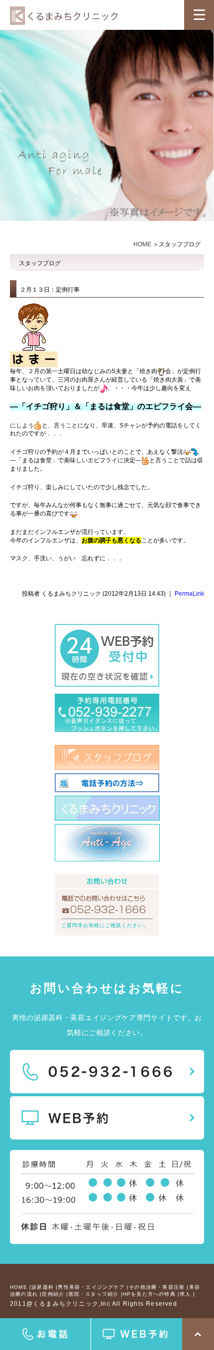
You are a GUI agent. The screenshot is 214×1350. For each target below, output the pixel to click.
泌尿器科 (42, 1287)
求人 (185, 1294)
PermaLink (189, 593)
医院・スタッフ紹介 (94, 1294)
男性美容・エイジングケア (91, 1287)
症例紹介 (53, 1294)
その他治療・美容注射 (157, 1287)
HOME (142, 244)
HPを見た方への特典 (149, 1294)
